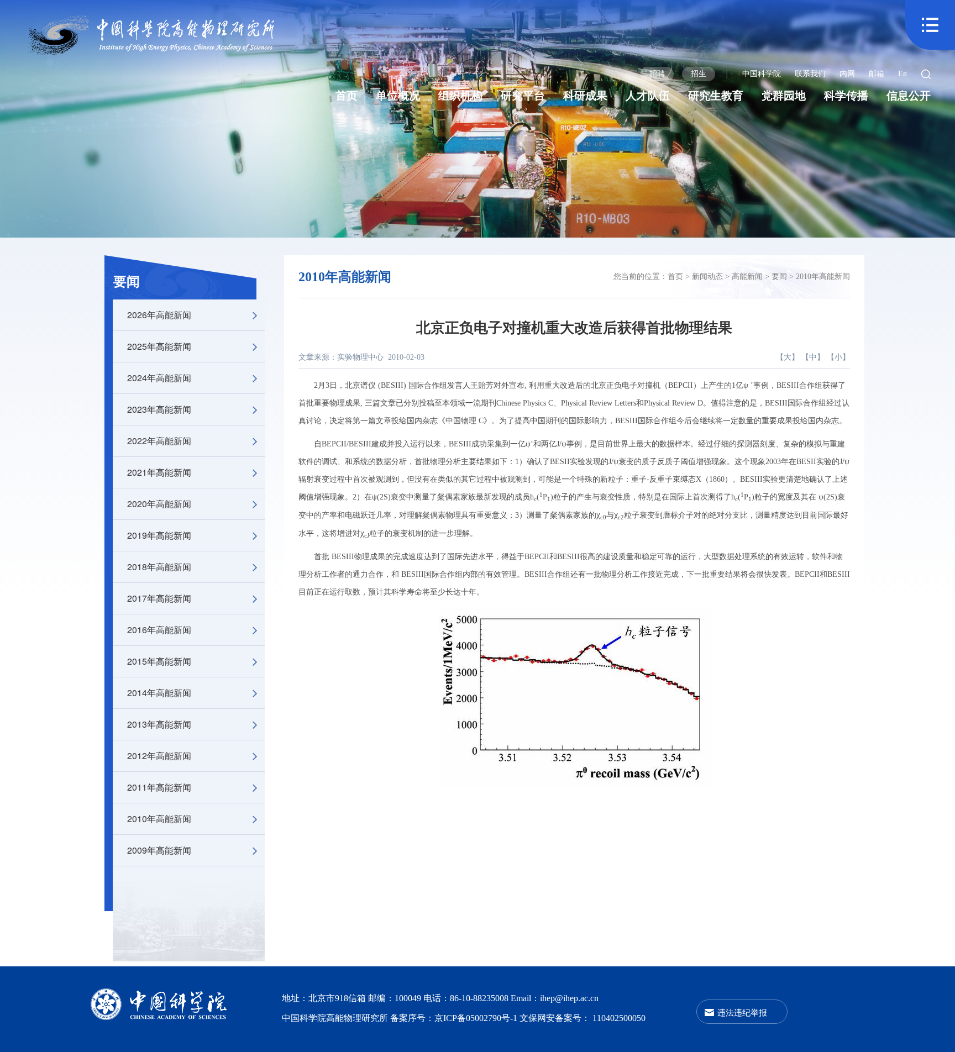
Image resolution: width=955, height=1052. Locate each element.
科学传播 (846, 96)
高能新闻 (747, 276)
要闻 (126, 282)
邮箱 (876, 74)
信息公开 (908, 96)
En (902, 74)
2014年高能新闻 (159, 692)
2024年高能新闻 (159, 377)
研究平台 (523, 96)
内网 (847, 74)
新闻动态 (707, 276)
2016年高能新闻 (159, 629)
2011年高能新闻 (159, 787)
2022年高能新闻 (159, 440)
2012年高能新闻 (159, 755)
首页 (346, 96)
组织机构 (460, 96)
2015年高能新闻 (159, 661)
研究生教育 (715, 96)
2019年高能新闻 (159, 535)
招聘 (657, 74)
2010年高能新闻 (159, 818)
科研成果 (585, 96)
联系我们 (810, 74)
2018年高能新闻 (159, 566)
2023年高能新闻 (159, 409)
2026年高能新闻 (159, 314)
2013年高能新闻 (159, 724)
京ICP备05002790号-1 (477, 1018)
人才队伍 (648, 96)
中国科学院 (761, 74)
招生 (698, 74)
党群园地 (784, 96)
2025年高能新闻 (159, 346)
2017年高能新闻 (159, 598)
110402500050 (619, 1018)
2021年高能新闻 (159, 472)
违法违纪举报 (742, 1012)
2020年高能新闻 (159, 503)
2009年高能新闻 (159, 850)
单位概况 (398, 96)
